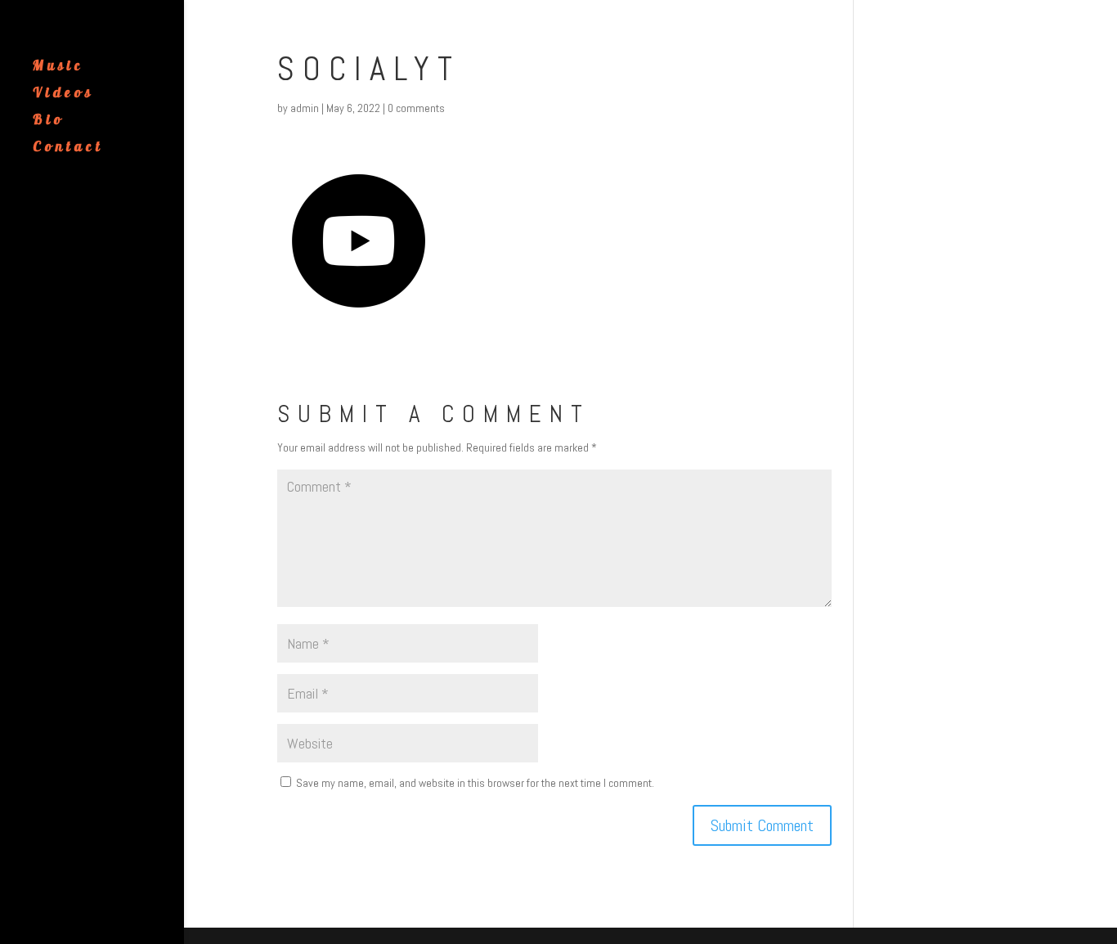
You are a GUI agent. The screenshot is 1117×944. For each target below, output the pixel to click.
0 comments (416, 108)
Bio (49, 121)
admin (304, 108)
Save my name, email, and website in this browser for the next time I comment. (475, 782)
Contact (68, 148)
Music (58, 67)
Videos (63, 94)
